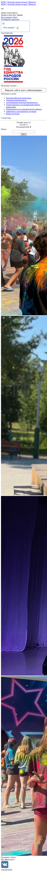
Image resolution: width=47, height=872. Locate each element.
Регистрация (6, 17)
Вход (15, 17)
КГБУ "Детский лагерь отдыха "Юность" (18, 2)
